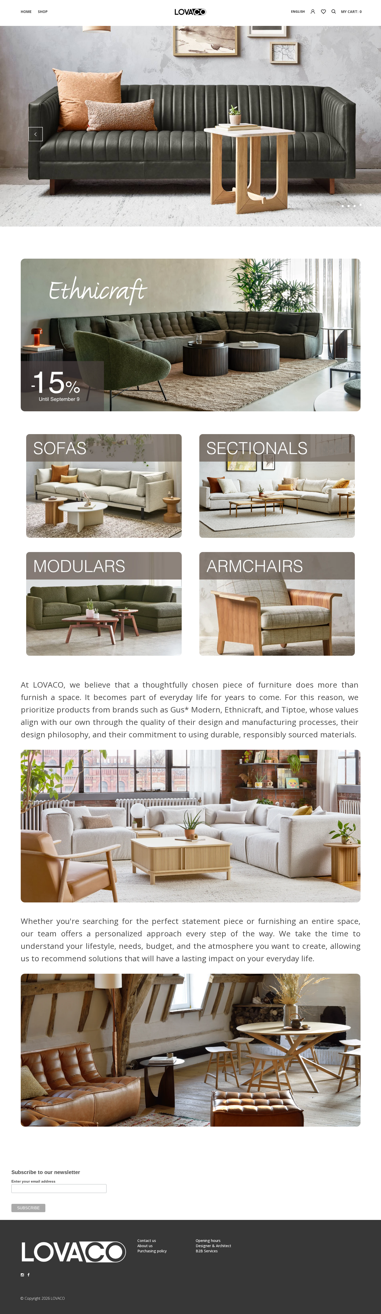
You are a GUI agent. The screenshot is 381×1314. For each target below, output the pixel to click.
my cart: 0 (351, 11)
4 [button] (360, 206)
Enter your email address (33, 1181)
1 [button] (343, 206)
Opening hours (208, 1240)
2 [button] (349, 206)
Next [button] (345, 134)
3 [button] (355, 205)
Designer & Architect (213, 1245)
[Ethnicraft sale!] (191, 409)
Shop (43, 11)
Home (26, 11)
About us (145, 1245)
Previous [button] (36, 134)
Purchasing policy (152, 1250)
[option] (190, 126)
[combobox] (298, 11)
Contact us (146, 1240)
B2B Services (207, 1250)
